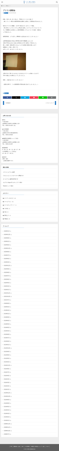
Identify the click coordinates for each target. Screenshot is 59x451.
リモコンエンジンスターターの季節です (13, 175)
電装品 (7, 218)
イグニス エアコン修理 (9, 172)
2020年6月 (7, 303)
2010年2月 (7, 417)
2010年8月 (7, 403)
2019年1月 (7, 313)
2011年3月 (7, 382)
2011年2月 (7, 386)
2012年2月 (7, 361)
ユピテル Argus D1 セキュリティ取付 (12, 182)
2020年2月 (7, 306)
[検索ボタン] (57, 2)
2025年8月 (7, 238)
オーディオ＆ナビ (10, 198)
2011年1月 (7, 389)
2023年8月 (7, 251)
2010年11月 (8, 392)
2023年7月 (7, 255)
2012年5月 (7, 358)
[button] (7, 97)
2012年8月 (7, 355)
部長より (6, 12)
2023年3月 (7, 262)
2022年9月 (7, 269)
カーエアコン (8, 201)
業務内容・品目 (17, 446)
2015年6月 (7, 341)
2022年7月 (7, 275)
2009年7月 (7, 434)
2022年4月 (7, 286)
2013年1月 (7, 344)
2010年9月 (7, 399)
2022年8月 (7, 272)
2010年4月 (7, 410)
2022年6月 (7, 279)
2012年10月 (8, 348)
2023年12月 (8, 248)
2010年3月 (7, 413)
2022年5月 (7, 282)
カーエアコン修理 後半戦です (10, 179)
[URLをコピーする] (51, 97)
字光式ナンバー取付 (8, 186)
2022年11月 (8, 265)
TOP (11, 446)
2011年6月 (7, 375)
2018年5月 (7, 324)
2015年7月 (7, 337)
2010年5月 (7, 406)
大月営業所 (27, 446)
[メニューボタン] (2, 2)
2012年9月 (7, 351)
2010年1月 (7, 420)
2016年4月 (7, 330)
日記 (6, 212)
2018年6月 (7, 320)
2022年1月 (7, 289)
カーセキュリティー (10, 205)
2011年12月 (8, 365)
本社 (23, 446)
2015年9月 (7, 334)
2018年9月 (7, 317)
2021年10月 (8, 296)
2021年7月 (7, 300)
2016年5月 (7, 327)
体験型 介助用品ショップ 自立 (38, 446)
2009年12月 (8, 423)
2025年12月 (8, 234)
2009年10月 (8, 430)
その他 (7, 208)
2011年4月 (7, 379)
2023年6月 (7, 258)
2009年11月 (8, 427)
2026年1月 (7, 231)
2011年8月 (7, 368)
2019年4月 (7, 310)
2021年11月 (8, 293)
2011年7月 (7, 372)
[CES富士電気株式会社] (29, 2)
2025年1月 (7, 241)
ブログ (47, 446)
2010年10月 (8, 396)
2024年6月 (7, 245)
